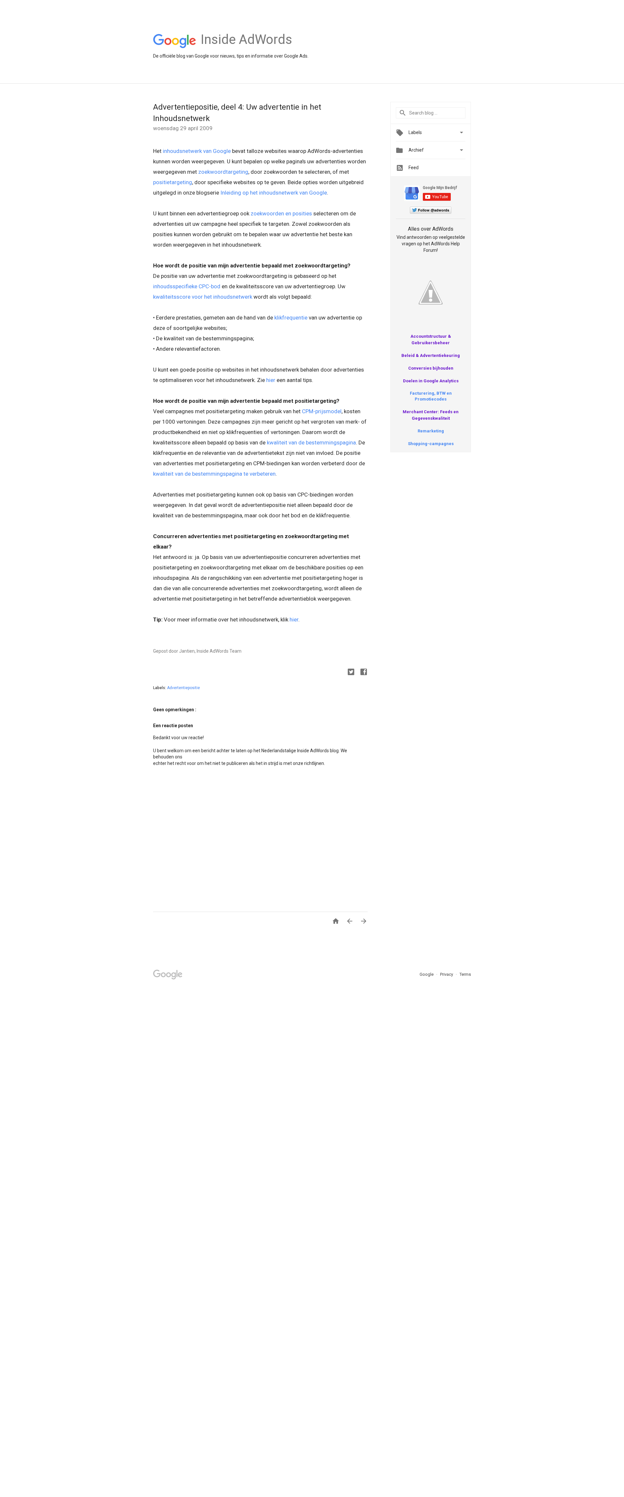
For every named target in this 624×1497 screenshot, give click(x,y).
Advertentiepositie (183, 688)
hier (270, 380)
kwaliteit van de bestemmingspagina (311, 442)
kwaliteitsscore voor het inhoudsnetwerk (202, 296)
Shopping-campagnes (431, 443)
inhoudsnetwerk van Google (197, 151)
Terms (465, 974)
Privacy (447, 974)
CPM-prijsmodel (322, 411)
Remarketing (431, 431)
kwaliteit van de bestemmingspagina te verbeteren (214, 473)
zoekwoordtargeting (223, 172)
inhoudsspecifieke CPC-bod (186, 286)
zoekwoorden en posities (281, 213)
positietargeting (172, 182)
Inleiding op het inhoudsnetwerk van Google (273, 192)
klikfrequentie (290, 317)
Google (427, 974)
